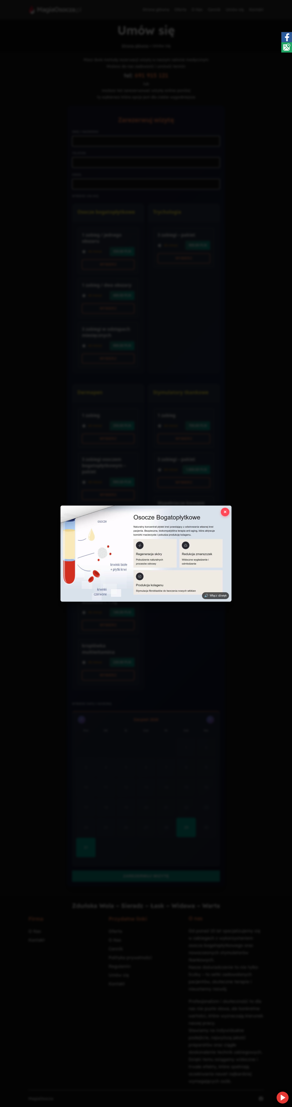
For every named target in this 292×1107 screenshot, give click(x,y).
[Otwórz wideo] (283, 1098)
